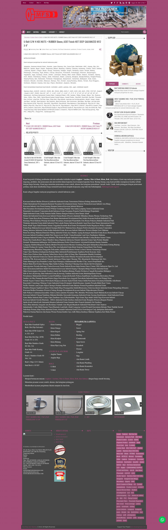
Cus (129, 495)
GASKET (140, 487)
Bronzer (131, 456)
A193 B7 (127, 473)
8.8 (135, 484)
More (38, 2)
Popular (112, 84)
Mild (121, 498)
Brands (43, 32)
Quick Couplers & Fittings (124, 484)
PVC (125, 498)
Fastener (54, 49)
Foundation (138, 456)
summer (119, 520)
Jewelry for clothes (137, 495)
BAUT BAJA (59, 442)
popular (129, 518)
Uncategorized (121, 493)
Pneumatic (120, 473)
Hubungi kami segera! (110, 186)
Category (52, 32)
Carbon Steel (45, 49)
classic (142, 462)
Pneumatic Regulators (136, 501)
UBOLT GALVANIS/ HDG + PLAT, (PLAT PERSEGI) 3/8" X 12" (67, 418)
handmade (125, 506)
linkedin (123, 2)
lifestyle (123, 512)
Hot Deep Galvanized (64, 49)
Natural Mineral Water (123, 490)
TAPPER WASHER (119, 417)
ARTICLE (124, 456)
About (24, 2)
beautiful (135, 462)
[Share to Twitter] (49, 413)
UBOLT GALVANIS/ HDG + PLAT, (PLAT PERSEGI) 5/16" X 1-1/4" (37, 418)
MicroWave (120, 481)
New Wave (139, 470)
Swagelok (120, 479)
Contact (31, 2)
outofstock (73, 49)
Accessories (140, 453)
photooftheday (121, 518)
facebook (114, 2)
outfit (124, 515)
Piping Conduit (132, 498)
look (132, 493)
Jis (117, 498)
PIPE (132, 481)
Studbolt (134, 490)
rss (120, 2)
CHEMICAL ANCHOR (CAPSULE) (124, 136)
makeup (119, 515)
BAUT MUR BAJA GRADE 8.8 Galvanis (125, 88)
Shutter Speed (121, 476)
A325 (133, 473)
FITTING (132, 453)
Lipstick (119, 451)
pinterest (129, 2)
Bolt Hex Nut (133, 434)
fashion (119, 465)
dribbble (126, 2)
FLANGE (132, 445)
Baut (124, 465)
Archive (138, 84)
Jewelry (139, 448)
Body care (120, 453)
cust (50, 49)
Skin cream (120, 504)
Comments (125, 84)
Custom (130, 440)
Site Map (46, 2)
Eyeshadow (128, 462)
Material (36, 32)
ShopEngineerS (61, 434)
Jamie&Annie (121, 487)
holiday (132, 506)
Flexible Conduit (131, 487)
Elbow (126, 453)
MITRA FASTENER (62, 437)
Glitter (118, 459)
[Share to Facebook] (46, 413)
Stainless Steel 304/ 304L (131, 451)
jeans (118, 512)
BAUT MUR (59, 439)
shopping (141, 518)
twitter (111, 2)
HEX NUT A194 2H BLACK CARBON (124, 112)
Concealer (140, 459)
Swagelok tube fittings (131, 479)
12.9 (118, 467)
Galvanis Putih (129, 437)
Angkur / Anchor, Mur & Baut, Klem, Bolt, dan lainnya (66, 378)
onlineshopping (121, 495)
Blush (118, 456)
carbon (138, 504)
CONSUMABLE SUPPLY (134, 467)
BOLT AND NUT (131, 448)
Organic (127, 481)
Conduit (139, 484)
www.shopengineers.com (138, 527)
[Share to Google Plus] (52, 413)
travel (125, 520)
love (141, 512)
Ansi (126, 445)
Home (23, 32)
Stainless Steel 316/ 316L (135, 476)
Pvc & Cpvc (120, 445)
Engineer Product (122, 442)
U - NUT (87, 417)
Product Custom (81, 49)
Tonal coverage (130, 504)
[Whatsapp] (162, 519)
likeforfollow (135, 512)
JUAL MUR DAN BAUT (120, 123)
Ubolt (92, 49)
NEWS (136, 440)
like (129, 512)
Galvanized (120, 437)
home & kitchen (121, 509)
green (118, 506)
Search (144, 32)
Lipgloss (124, 459)
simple (88, 49)
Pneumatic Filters (122, 501)
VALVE (132, 470)
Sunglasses (132, 459)
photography (131, 515)
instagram (138, 509)
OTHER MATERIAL (123, 470)
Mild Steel (139, 437)
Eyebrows (120, 462)
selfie (134, 518)
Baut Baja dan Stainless (29, 527)
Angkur (123, 467)
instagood (131, 509)
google (117, 2)
